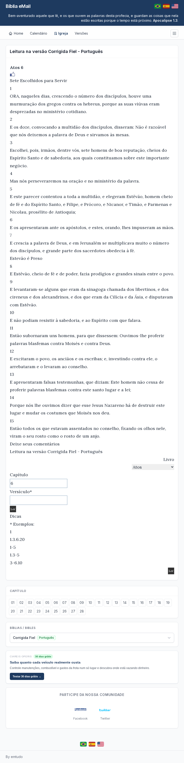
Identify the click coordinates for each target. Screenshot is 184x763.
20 (13, 611)
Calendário (38, 33)
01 (12, 603)
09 (82, 603)
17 (150, 603)
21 (21, 611)
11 (99, 603)
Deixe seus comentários (35, 444)
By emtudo (14, 757)
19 (168, 603)
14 (124, 603)
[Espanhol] (166, 6)
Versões (81, 33)
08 (73, 603)
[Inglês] (175, 6)
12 (107, 603)
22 (30, 611)
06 (56, 603)
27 (73, 611)
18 (159, 603)
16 (142, 603)
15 (133, 603)
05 (47, 603)
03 (30, 603)
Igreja (63, 33)
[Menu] (174, 33)
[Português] (157, 6)
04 (38, 603)
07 (64, 603)
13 (116, 603)
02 (21, 603)
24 (47, 611)
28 (82, 611)
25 (56, 611)
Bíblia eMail (18, 6)
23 (38, 611)
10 (90, 603)
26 (65, 611)
